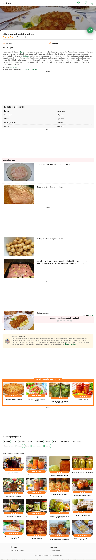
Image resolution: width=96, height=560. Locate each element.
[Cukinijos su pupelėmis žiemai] (59, 527)
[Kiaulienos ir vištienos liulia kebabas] (36, 389)
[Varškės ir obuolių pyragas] (13, 389)
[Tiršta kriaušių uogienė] (13, 485)
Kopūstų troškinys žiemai (59, 475)
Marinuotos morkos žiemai (82, 495)
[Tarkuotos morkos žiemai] (36, 463)
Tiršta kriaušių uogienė (13, 496)
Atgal (9, 3)
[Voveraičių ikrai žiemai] (13, 506)
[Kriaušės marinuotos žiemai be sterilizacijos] (59, 505)
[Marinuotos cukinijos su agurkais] (36, 506)
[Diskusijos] (80, 2)
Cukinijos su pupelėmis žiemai (59, 539)
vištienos (26, 56)
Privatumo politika (55, 550)
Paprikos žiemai (83, 399)
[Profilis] (91, 2)
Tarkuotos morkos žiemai (36, 475)
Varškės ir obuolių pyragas (13, 399)
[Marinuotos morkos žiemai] (82, 484)
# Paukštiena (25, 69)
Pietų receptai (13, 67)
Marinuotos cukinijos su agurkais (36, 517)
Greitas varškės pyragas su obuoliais (13, 537)
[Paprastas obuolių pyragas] (82, 505)
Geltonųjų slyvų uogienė (36, 496)
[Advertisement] (25, 86)
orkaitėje (22, 52)
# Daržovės (34, 69)
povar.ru (90, 315)
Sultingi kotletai (37, 538)
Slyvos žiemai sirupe (13, 472)
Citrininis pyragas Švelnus (82, 539)
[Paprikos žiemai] (82, 389)
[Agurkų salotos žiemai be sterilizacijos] (59, 390)
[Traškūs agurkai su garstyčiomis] (82, 462)
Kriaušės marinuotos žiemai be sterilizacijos (59, 516)
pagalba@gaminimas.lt (17, 550)
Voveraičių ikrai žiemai (13, 516)
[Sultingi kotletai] (36, 527)
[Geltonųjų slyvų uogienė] (36, 485)
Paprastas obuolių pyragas (82, 515)
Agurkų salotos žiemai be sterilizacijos (59, 401)
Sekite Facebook (71, 344)
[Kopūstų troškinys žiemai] (59, 464)
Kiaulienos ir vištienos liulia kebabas (36, 399)
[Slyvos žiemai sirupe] (13, 462)
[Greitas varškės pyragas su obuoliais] (13, 526)
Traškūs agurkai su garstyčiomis (82, 472)
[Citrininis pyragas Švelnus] (82, 527)
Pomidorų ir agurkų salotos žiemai (59, 495)
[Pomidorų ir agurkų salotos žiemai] (59, 484)
